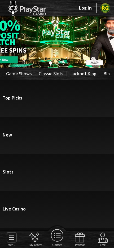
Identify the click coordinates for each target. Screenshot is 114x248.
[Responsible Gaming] (105, 8)
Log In (85, 8)
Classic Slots (51, 74)
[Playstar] (20, 7)
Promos (80, 244)
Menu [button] (11, 244)
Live (103, 244)
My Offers (34, 244)
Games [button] (57, 244)
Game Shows (19, 74)
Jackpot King (83, 74)
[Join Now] (57, 66)
